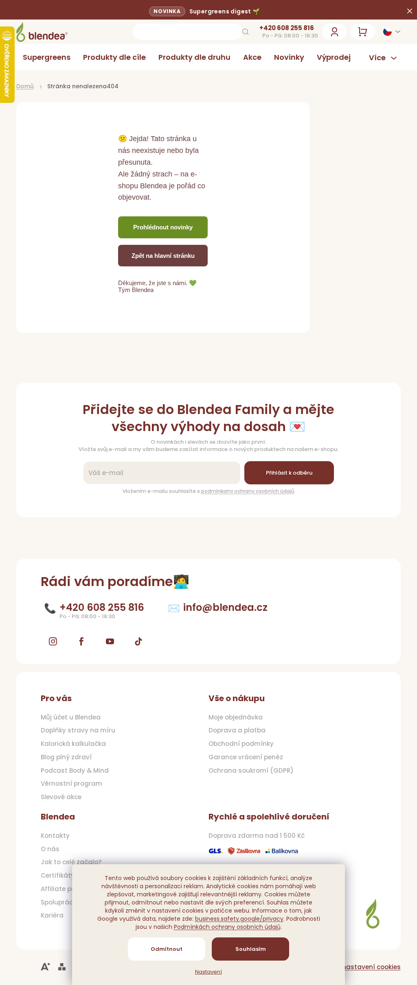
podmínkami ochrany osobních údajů (245, 491)
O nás (50, 849)
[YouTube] (110, 641)
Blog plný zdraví (66, 757)
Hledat (239, 32)
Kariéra (52, 915)
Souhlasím (247, 949)
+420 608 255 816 (280, 28)
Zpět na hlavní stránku (163, 255)
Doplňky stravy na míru (78, 730)
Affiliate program (68, 889)
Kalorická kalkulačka (73, 744)
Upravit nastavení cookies (353, 967)
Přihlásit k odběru (286, 473)
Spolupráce (59, 902)
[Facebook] (81, 641)
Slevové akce (61, 797)
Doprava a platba (234, 730)
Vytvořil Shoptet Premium (62, 967)
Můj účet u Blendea (71, 717)
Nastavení (205, 972)
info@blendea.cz (225, 607)
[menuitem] (47, 57)
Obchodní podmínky (238, 744)
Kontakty (55, 836)
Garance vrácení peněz (243, 757)
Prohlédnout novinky (163, 227)
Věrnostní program (71, 784)
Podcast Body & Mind (75, 771)
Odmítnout (164, 949)
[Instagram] (53, 641)
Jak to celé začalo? (71, 862)
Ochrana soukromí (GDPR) (248, 771)
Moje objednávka (233, 717)
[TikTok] (138, 641)
